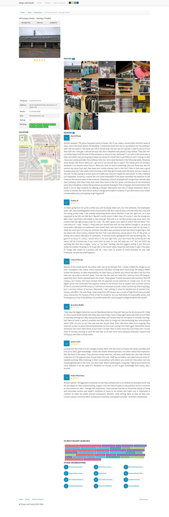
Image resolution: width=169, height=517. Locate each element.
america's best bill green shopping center (90, 445)
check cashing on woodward (102, 450)
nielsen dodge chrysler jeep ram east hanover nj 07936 (79, 450)
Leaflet (58, 179)
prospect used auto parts (137, 457)
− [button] (22, 141)
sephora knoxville (70, 455)
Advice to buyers (59, 3)
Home (23, 12)
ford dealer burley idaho (79, 457)
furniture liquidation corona (88, 448)
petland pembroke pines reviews (74, 459)
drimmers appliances (71, 452)
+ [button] (22, 137)
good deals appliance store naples (87, 452)
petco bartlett (90, 457)
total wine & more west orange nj (84, 455)
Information (25, 23)
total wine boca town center (117, 452)
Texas (30, 12)
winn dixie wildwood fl (140, 445)
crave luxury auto (100, 457)
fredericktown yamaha (102, 448)
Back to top (144, 499)
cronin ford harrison (115, 448)
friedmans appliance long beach (92, 459)
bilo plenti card (126, 448)
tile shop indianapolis (102, 452)
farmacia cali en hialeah (108, 445)
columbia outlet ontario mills (118, 450)
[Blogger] (72, 3)
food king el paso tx (100, 455)
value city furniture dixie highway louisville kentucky (130, 455)
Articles (47, 3)
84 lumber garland (111, 455)
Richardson (38, 12)
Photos (39, 23)
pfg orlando (68, 457)
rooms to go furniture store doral (135, 450)
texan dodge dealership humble (124, 445)
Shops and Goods (26, 2)
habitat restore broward (72, 445)
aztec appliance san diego (113, 457)
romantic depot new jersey (72, 448)
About (39, 3)
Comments (53, 23)
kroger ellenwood (130, 452)
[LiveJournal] (77, 3)
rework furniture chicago (138, 448)
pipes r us (139, 452)
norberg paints (125, 457)
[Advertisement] (39, 80)
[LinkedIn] (75, 3)
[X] (70, 3)
